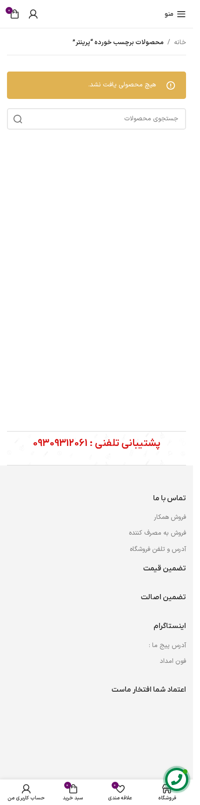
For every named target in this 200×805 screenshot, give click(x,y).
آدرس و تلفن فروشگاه (158, 549)
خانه (180, 42)
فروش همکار (170, 517)
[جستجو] (17, 119)
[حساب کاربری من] (33, 14)
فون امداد (173, 661)
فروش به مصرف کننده (157, 533)
